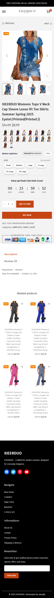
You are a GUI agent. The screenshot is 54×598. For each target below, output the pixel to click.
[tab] (27, 254)
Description (10, 254)
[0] (48, 11)
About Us (8, 528)
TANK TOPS (9, 502)
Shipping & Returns (12, 543)
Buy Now (27, 215)
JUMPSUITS (17, 227)
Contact (7, 533)
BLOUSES (8, 507)
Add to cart (25, 204)
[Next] (47, 55)
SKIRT (32, 227)
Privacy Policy (10, 538)
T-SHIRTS (8, 497)
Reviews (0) (10, 261)
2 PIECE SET (9, 512)
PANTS (26, 227)
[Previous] (6, 55)
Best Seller (9, 492)
